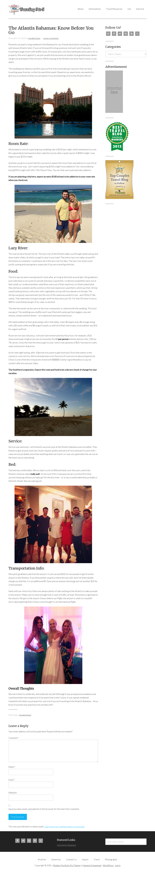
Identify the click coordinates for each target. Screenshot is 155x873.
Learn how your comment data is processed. (64, 826)
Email (11, 779)
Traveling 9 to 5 (32, 9)
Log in (117, 865)
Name (11, 766)
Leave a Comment (50, 38)
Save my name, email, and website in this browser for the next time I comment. (44, 809)
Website (12, 792)
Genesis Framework (92, 865)
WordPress (108, 865)
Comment (13, 738)
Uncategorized (25, 715)
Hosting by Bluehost (66, 845)
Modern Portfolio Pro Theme (66, 865)
